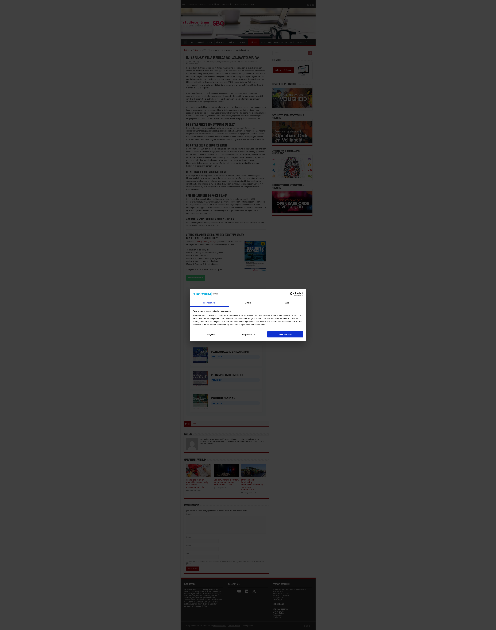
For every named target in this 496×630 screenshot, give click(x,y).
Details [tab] (248, 303)
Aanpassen (247, 334)
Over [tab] (287, 303)
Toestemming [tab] (209, 303)
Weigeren (211, 334)
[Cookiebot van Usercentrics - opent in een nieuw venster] (292, 294)
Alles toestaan (285, 334)
